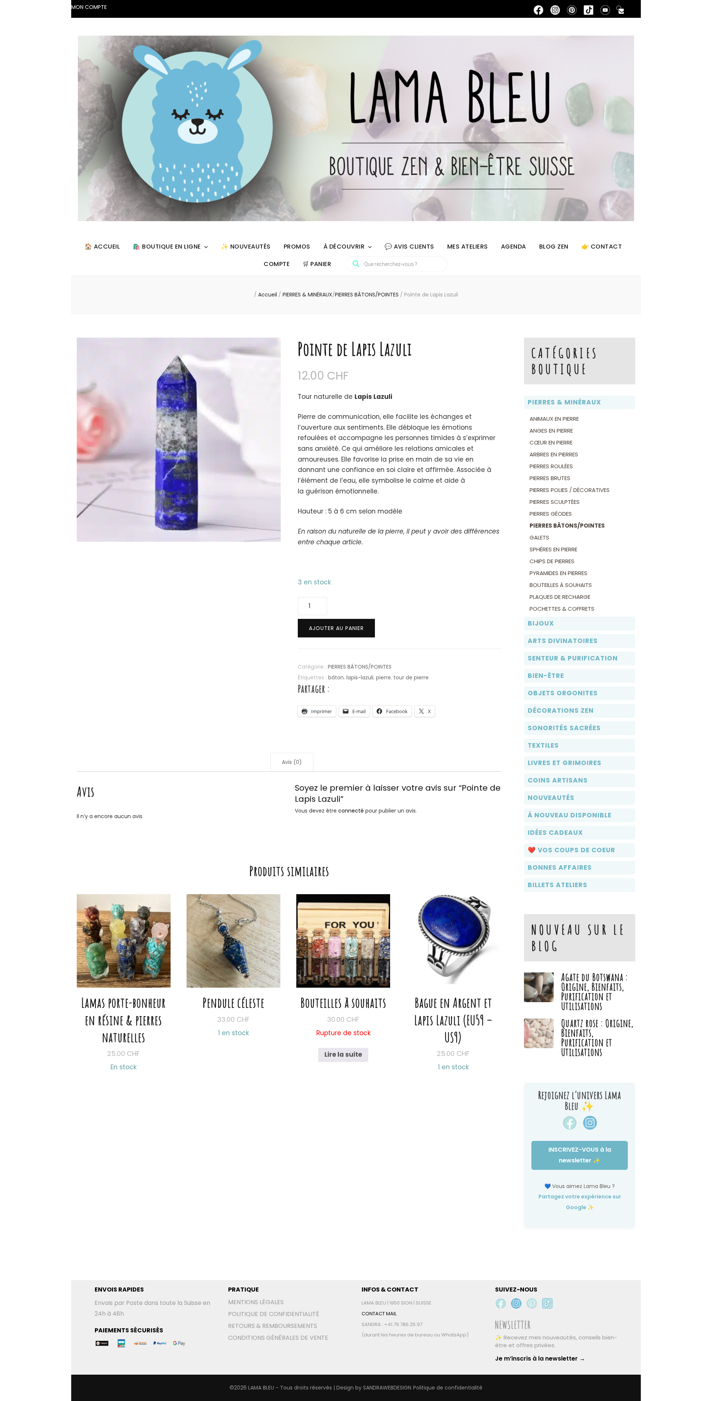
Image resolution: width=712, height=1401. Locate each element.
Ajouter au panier (336, 628)
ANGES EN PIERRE (551, 430)
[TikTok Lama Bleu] (547, 1303)
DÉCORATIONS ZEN (561, 710)
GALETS (539, 537)
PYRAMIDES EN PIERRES (558, 573)
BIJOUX (541, 623)
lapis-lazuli (359, 677)
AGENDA (513, 246)
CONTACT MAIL (379, 1313)
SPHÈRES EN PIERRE (553, 549)
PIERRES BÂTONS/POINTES (360, 666)
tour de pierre (411, 677)
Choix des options (124, 972)
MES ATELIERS (467, 246)
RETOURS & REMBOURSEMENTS (272, 1326)
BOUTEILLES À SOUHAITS (561, 585)
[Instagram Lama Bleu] (516, 1303)
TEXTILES (543, 745)
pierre (383, 677)
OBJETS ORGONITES (563, 693)
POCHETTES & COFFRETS (562, 609)
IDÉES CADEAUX (555, 832)
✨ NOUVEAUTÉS (246, 246)
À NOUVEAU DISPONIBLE (570, 815)
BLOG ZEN (553, 246)
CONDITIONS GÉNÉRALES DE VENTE (278, 1337)
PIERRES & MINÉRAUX (564, 402)
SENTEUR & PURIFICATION (573, 658)
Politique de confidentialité (447, 1387)
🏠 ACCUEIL (102, 246)
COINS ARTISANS (558, 780)
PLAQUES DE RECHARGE (560, 597)
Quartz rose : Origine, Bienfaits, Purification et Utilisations (597, 1038)
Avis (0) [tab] (292, 762)
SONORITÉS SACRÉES (564, 728)
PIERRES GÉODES (551, 514)
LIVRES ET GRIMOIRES (564, 762)
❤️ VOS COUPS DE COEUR (571, 850)
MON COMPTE (89, 7)
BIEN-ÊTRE (546, 675)
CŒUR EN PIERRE (551, 442)
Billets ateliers (557, 884)
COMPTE (277, 264)
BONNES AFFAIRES (560, 867)
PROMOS (297, 246)
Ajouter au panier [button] (233, 954)
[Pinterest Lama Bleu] (531, 1303)
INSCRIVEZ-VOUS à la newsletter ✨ (579, 1155)
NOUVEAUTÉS (551, 797)
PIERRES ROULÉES (551, 466)
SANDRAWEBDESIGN (387, 1387)
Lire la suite (343, 1054)
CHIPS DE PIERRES (552, 561)
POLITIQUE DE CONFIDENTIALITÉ (273, 1314)
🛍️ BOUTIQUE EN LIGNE (167, 246)
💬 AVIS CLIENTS (409, 246)
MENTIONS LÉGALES (256, 1302)
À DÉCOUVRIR (344, 246)
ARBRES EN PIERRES (554, 454)
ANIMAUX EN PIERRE (554, 419)
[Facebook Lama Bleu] (500, 1303)
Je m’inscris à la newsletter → (540, 1358)
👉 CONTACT (601, 246)
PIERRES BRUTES (550, 478)
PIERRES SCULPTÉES (555, 502)
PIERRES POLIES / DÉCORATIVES (570, 490)
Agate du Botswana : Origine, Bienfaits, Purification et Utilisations (594, 992)
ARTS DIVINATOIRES (563, 640)
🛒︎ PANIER (317, 264)
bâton (336, 677)
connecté (351, 810)
